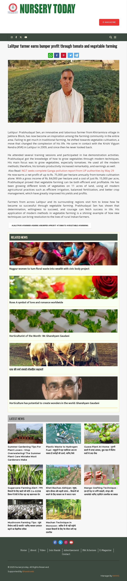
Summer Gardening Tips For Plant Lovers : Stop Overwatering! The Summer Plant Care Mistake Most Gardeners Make (24, 453)
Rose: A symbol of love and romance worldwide (36, 303)
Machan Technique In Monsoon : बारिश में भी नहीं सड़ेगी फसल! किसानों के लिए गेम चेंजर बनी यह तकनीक (61, 527)
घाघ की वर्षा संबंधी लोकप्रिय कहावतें (26, 370)
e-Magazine (109, 22)
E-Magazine (105, 550)
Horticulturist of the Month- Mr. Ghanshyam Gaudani (39, 336)
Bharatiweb (28, 571)
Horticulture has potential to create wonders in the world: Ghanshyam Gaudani (54, 403)
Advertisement (71, 550)
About (33, 550)
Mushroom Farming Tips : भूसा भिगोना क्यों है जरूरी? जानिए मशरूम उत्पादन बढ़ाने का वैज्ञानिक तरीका (25, 525)
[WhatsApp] (50, 55)
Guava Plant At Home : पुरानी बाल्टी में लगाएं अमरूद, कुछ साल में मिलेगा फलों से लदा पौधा (99, 450)
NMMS (116, 575)
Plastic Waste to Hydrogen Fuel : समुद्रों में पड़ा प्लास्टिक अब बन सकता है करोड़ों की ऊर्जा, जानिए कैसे (62, 450)
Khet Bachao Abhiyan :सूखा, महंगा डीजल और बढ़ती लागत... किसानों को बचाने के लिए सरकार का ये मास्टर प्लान (62, 491)
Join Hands (54, 550)
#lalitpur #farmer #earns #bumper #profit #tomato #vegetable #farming (50, 225)
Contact (66, 554)
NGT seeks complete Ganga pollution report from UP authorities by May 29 (68, 170)
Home (23, 550)
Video (43, 550)
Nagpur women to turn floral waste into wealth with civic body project (49, 269)
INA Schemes (89, 550)
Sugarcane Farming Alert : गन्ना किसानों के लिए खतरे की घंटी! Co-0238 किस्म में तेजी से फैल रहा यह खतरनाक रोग (25, 491)
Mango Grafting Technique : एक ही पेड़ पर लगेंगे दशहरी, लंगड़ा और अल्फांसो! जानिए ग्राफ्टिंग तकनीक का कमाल (101, 491)
